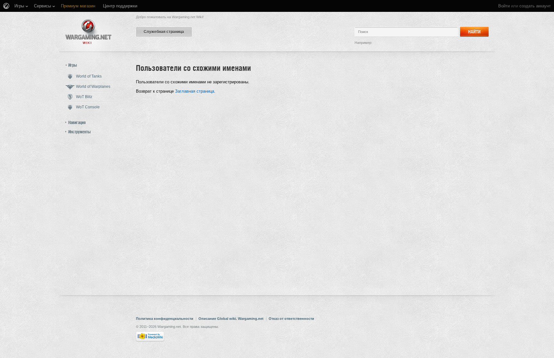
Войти (504, 6)
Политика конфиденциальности (164, 319)
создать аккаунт (535, 6)
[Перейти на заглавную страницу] (88, 31)
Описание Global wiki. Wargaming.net (231, 319)
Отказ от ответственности (291, 319)
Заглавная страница (194, 91)
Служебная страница (164, 31)
